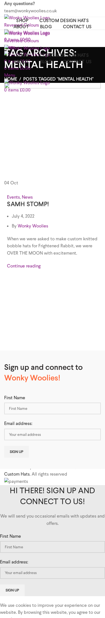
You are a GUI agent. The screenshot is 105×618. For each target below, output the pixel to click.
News (27, 197)
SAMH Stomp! (28, 204)
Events (13, 197)
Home (10, 79)
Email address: (18, 423)
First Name (14, 398)
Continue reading (24, 266)
